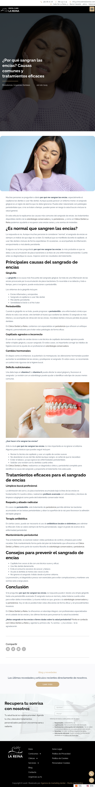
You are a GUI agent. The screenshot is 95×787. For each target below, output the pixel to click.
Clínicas (31, 758)
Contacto (32, 772)
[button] (92, 9)
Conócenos (33, 754)
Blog (30, 768)
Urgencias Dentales (21, 85)
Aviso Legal (57, 749)
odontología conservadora (38, 219)
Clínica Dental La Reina (18, 326)
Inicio (30, 749)
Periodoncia (7, 85)
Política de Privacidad (71, 735)
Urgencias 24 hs (35, 777)
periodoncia (59, 219)
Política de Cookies (60, 758)
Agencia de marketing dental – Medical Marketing (62, 783)
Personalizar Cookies (61, 763)
